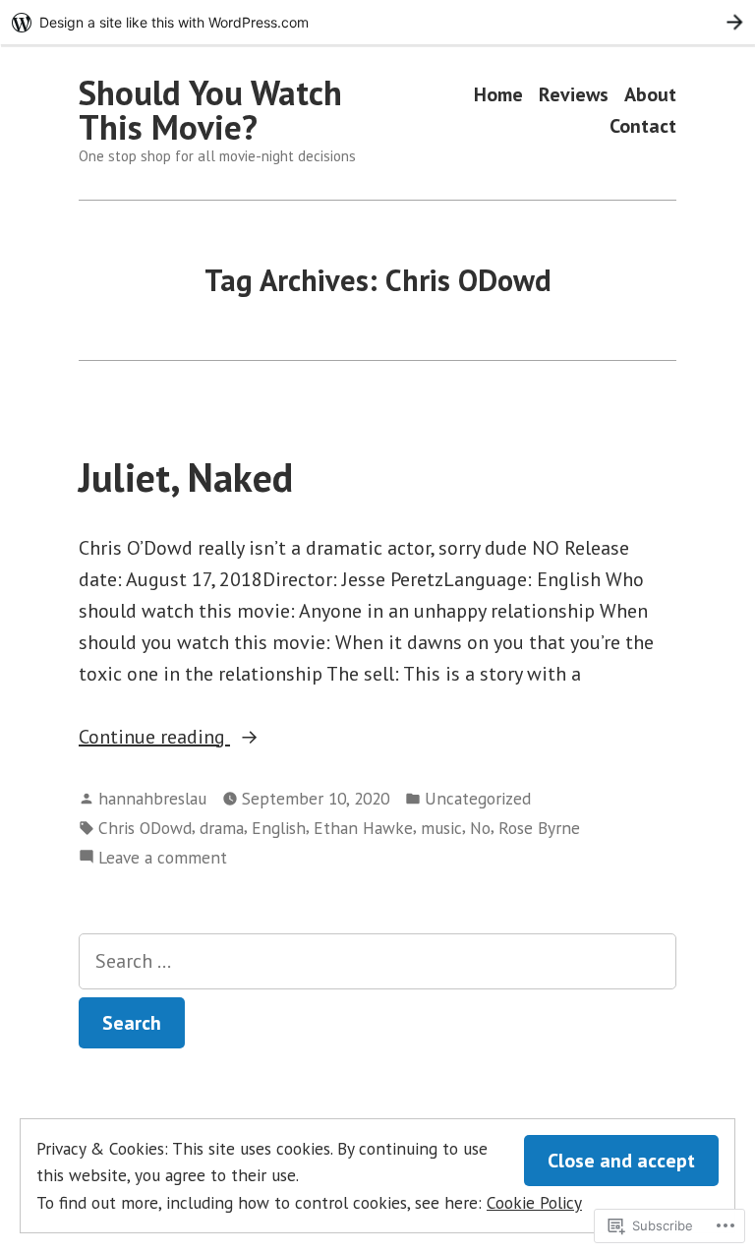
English (279, 827)
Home (498, 95)
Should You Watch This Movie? (210, 109)
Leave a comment (162, 858)
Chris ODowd (145, 827)
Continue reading (154, 737)
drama (222, 827)
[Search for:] (377, 961)
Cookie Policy (534, 1202)
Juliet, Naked (186, 477)
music (441, 827)
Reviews (574, 95)
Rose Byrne (539, 827)
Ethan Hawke (363, 827)
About (650, 95)
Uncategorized (478, 798)
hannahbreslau (152, 798)
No (480, 827)
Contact (643, 125)
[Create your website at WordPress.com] (377, 22)
